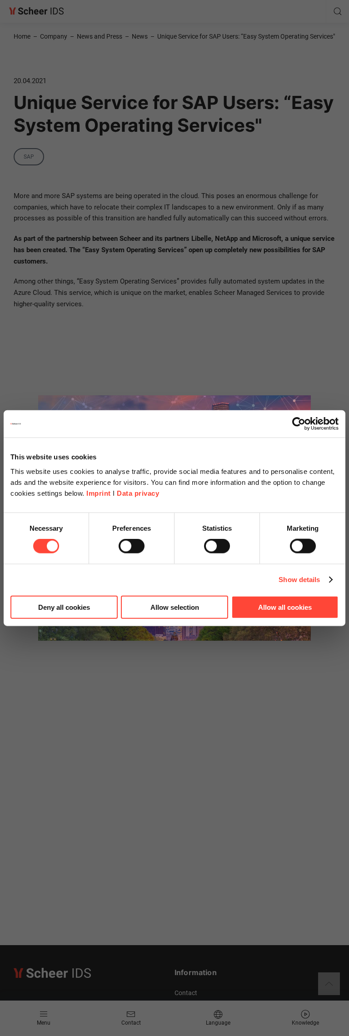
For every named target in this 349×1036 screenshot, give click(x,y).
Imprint (98, 493)
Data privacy (138, 493)
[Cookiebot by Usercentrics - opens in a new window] (299, 424)
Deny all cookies (64, 607)
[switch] (132, 546)
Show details (299, 579)
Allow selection (174, 607)
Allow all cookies (285, 607)
